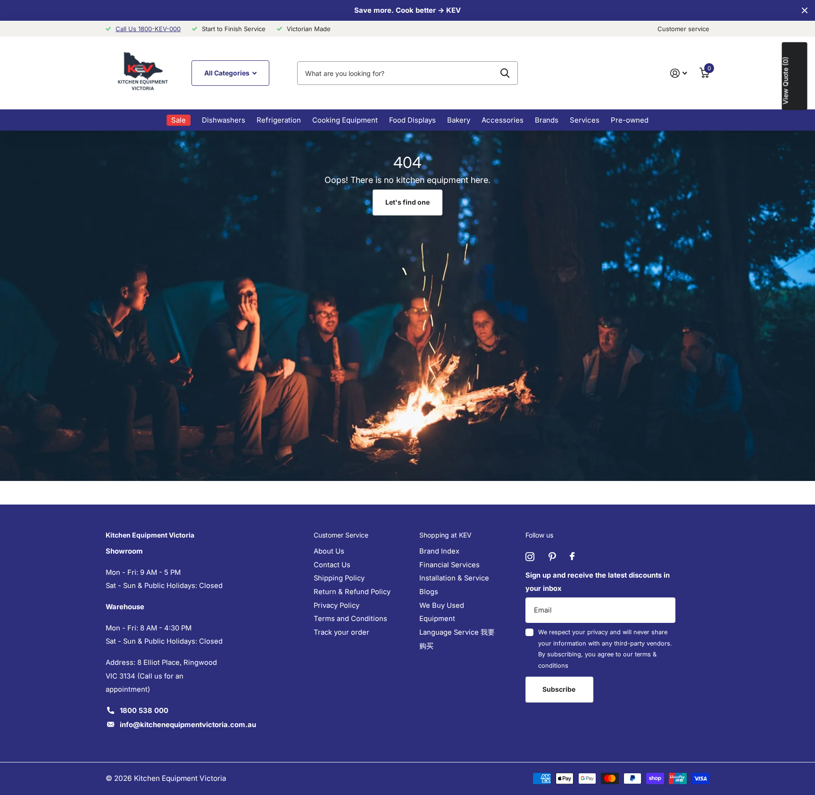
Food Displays (412, 120)
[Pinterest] (552, 556)
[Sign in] (679, 73)
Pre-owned (630, 120)
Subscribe (559, 689)
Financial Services (449, 565)
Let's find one (407, 202)
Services (584, 120)
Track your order (341, 632)
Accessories (503, 120)
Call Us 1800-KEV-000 (148, 29)
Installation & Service (454, 578)
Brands (546, 120)
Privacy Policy (336, 605)
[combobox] (407, 73)
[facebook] (572, 557)
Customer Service (341, 535)
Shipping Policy (339, 578)
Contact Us (332, 565)
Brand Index (439, 551)
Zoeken (505, 73)
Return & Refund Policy (352, 592)
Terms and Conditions (350, 618)
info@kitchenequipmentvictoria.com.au (188, 724)
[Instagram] (529, 556)
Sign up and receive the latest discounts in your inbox (597, 582)
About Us (329, 551)
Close (804, 10)
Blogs (428, 592)
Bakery (458, 120)
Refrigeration (279, 120)
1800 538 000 (144, 710)
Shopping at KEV (445, 535)
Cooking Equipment (345, 120)
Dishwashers (223, 120)
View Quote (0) (786, 80)
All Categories (227, 73)
